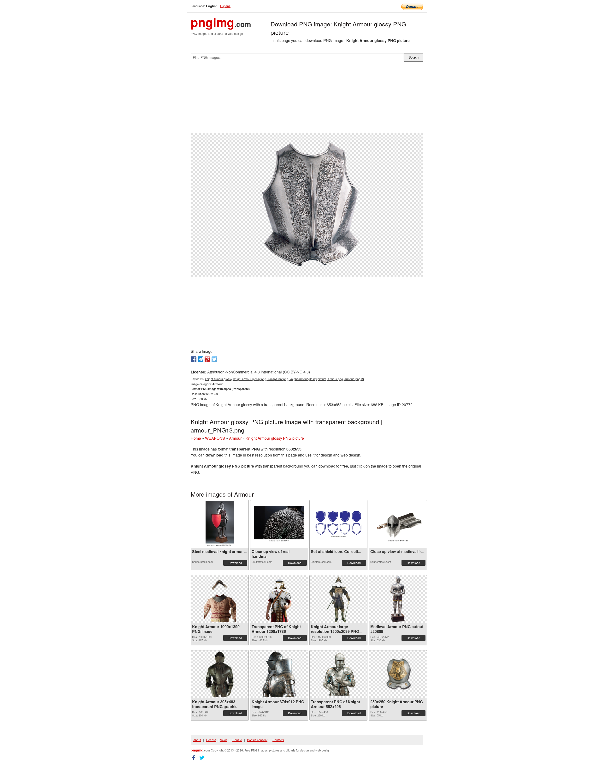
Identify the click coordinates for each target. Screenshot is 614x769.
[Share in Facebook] (193, 359)
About (197, 740)
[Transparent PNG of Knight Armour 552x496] (338, 674)
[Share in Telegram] (200, 359)
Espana (225, 6)
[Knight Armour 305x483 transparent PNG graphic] (219, 674)
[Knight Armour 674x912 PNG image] (279, 674)
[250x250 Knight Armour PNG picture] (398, 674)
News (223, 740)
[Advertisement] (307, 99)
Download (235, 563)
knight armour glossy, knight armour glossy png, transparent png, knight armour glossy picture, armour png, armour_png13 (284, 379)
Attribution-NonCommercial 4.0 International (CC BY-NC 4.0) (258, 372)
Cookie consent (257, 740)
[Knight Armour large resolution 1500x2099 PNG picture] (338, 599)
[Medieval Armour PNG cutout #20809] (398, 599)
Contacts (278, 740)
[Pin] (207, 359)
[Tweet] (214, 359)
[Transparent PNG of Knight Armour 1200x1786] (279, 599)
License (211, 740)
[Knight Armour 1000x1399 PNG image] (220, 599)
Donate (237, 740)
